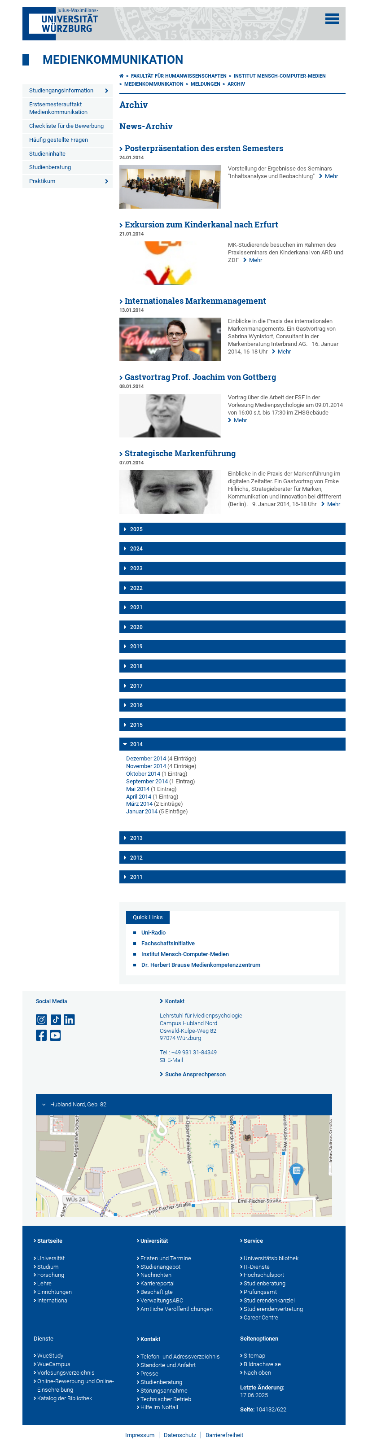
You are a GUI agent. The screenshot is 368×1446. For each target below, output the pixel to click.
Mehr (331, 176)
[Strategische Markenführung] (170, 511)
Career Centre (261, 1317)
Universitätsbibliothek (271, 1258)
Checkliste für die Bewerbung (66, 125)
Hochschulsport (264, 1274)
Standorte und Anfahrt (168, 1365)
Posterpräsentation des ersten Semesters (204, 148)
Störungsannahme (164, 1390)
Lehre (44, 1283)
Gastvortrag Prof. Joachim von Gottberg (200, 377)
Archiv (236, 84)
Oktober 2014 (143, 773)
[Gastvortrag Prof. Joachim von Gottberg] (170, 435)
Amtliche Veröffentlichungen (176, 1309)
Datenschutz (180, 1435)
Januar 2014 (142, 811)
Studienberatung (50, 167)
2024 (136, 549)
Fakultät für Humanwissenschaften (179, 76)
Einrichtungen (54, 1292)
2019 (136, 646)
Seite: (247, 1409)
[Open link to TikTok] (56, 1020)
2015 (136, 725)
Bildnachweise (262, 1364)
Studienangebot (160, 1266)
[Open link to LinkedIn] (70, 1020)
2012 (136, 858)
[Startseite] (121, 76)
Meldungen (205, 84)
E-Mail (175, 1060)
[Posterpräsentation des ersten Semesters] (170, 206)
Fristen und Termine (165, 1258)
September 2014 (147, 781)
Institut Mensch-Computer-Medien (280, 76)
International (53, 1300)
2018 (136, 666)
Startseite (49, 1240)
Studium (48, 1266)
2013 (136, 838)
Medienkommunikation (113, 59)
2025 (136, 529)
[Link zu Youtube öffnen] (56, 1036)
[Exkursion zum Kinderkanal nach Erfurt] (170, 283)
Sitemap (254, 1355)
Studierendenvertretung (273, 1309)
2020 (136, 627)
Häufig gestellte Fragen (58, 139)
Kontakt (174, 1001)
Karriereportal (157, 1283)
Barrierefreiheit (224, 1435)
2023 (136, 568)
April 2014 (138, 796)
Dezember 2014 (146, 758)
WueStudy (50, 1355)
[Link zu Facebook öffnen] (42, 1036)
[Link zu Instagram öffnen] (42, 1020)
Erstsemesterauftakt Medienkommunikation (58, 108)
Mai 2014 (137, 789)
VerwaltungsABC (161, 1300)
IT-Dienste (257, 1266)
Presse (149, 1373)
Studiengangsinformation (61, 90)
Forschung (50, 1274)
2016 (136, 705)
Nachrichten (155, 1274)
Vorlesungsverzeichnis (66, 1372)
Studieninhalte (47, 153)
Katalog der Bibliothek (64, 1398)
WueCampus (53, 1364)
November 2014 (146, 766)
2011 (136, 877)
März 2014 (139, 803)
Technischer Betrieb (165, 1399)
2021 (136, 607)
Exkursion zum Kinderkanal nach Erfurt (201, 224)
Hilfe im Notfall (159, 1407)
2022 (136, 588)
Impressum (139, 1435)
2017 (136, 686)
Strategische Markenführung (180, 453)
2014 (136, 744)
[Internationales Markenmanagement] (170, 359)
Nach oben (257, 1372)
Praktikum (42, 181)
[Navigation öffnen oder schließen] (332, 18)
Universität (51, 1258)
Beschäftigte (156, 1292)
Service (253, 1240)
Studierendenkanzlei (269, 1300)
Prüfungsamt (260, 1292)
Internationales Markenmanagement (195, 301)
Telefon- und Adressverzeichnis (180, 1356)
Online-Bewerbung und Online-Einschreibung (75, 1385)
